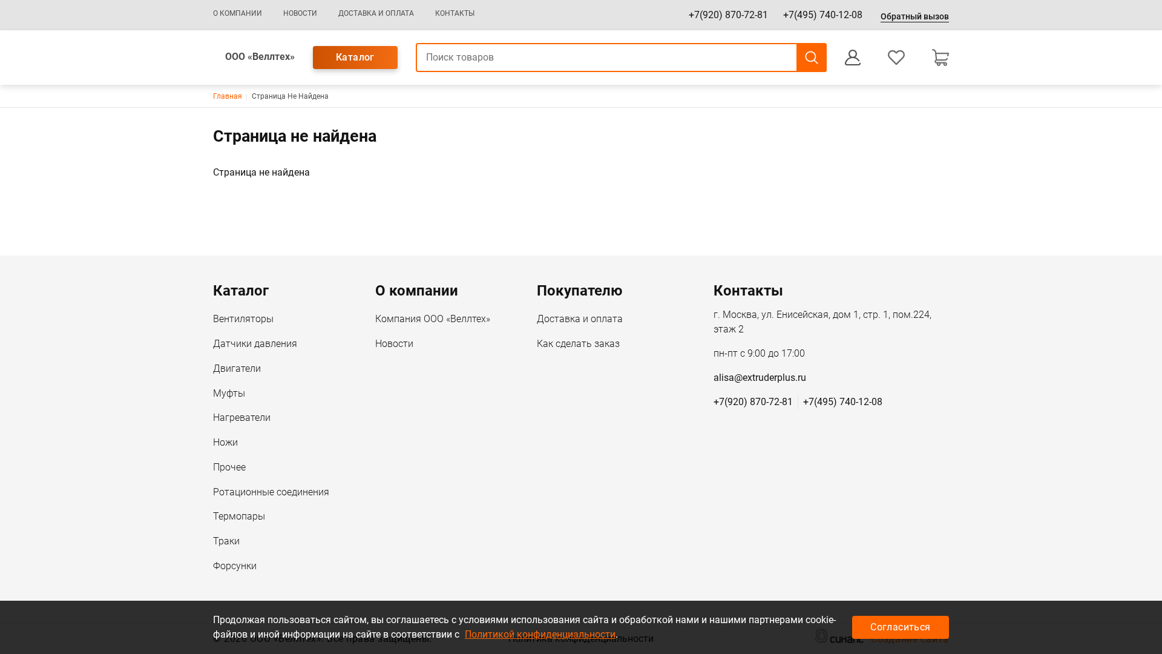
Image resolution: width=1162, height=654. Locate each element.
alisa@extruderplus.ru (760, 377)
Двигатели (237, 368)
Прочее (229, 467)
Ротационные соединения (271, 492)
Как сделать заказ (578, 343)
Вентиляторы (243, 319)
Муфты (229, 393)
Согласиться (900, 627)
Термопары (239, 516)
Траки (226, 541)
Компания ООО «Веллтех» (432, 319)
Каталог (355, 57)
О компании (237, 13)
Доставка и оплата (376, 13)
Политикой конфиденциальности (540, 634)
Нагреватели (242, 417)
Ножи (225, 442)
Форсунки (235, 566)
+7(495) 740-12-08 (822, 15)
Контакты (454, 13)
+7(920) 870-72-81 (728, 15)
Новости (300, 13)
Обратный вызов (915, 16)
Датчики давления (255, 343)
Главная (227, 96)
